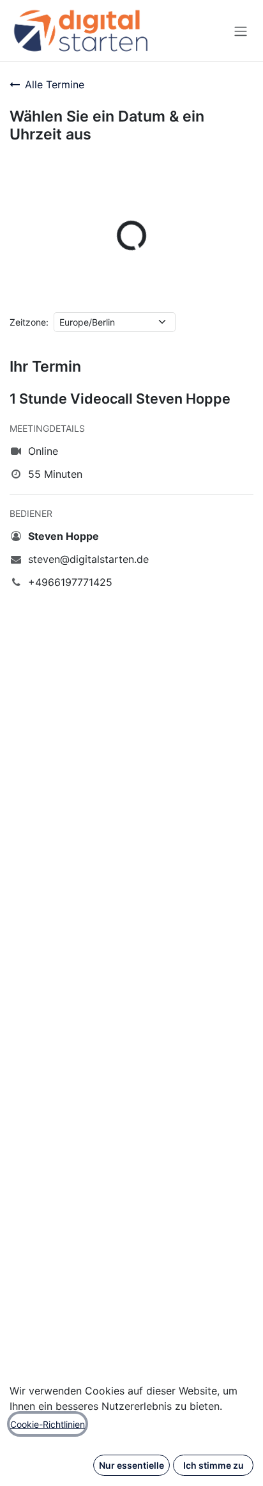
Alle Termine (54, 84)
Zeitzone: (29, 322)
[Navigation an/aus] (240, 30)
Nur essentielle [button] (131, 1465)
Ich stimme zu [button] (213, 1465)
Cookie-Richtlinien (47, 1424)
